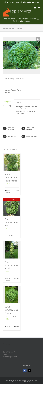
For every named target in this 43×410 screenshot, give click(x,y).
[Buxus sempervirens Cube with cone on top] (11, 294)
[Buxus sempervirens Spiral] (11, 249)
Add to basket (8, 191)
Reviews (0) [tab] (7, 106)
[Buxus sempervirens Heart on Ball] (11, 162)
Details (17, 191)
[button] (38, 39)
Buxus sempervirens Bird (11, 222)
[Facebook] (24, 370)
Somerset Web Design (25, 382)
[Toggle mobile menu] (39, 7)
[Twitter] (29, 370)
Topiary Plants (16, 90)
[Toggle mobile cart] (35, 7)
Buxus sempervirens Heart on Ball (11, 177)
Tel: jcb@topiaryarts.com (29, 2)
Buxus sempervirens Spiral (11, 265)
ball (9, 92)
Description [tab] (7, 101)
